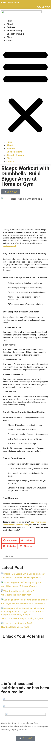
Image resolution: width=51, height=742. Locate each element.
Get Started (16, 670)
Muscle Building (14, 31)
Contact (10, 40)
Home (9, 21)
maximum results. (10, 246)
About (10, 24)
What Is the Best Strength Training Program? (22, 618)
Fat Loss (11, 27)
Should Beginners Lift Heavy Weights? (19, 586)
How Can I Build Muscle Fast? (15, 627)
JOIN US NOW (43, 7)
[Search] (5, 561)
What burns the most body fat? (16, 595)
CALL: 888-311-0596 (10, 2)
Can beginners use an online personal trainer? (23, 603)
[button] (25, 91)
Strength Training (15, 34)
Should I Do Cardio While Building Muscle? (21, 577)
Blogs (9, 37)
